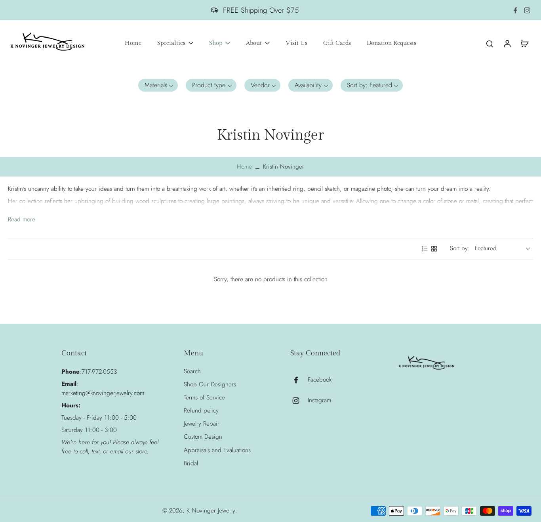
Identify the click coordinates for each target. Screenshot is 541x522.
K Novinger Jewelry (211, 510)
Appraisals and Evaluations (217, 450)
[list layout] (424, 248)
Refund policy (201, 411)
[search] (489, 43)
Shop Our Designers (210, 384)
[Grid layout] (434, 248)
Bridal (191, 463)
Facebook (319, 380)
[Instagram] (527, 10)
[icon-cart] (524, 43)
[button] (158, 85)
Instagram (319, 400)
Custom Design (203, 437)
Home (244, 166)
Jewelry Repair (201, 424)
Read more (21, 219)
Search (192, 371)
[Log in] (507, 43)
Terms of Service (204, 397)
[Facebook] (515, 10)
